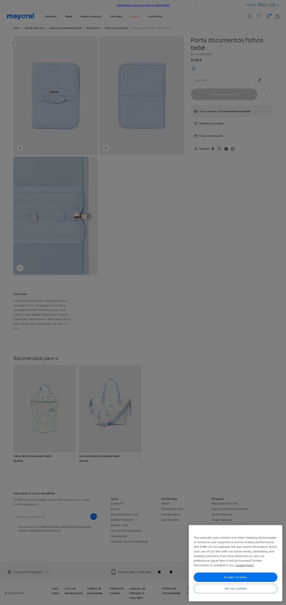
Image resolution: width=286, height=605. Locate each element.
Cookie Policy (244, 565)
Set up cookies (235, 588)
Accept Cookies (235, 577)
